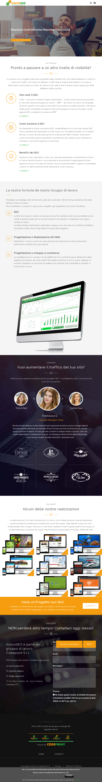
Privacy (58, 766)
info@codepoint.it (16, 676)
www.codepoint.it (16, 666)
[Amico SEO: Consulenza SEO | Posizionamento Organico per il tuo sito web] (16, 2)
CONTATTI (90, 606)
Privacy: (56, 691)
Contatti (58, 754)
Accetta (69, 776)
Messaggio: (58, 666)
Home (41, 754)
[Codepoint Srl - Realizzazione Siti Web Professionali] (51, 744)
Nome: (55, 642)
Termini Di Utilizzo (74, 766)
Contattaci (23, 116)
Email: (55, 654)
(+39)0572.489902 (16, 671)
